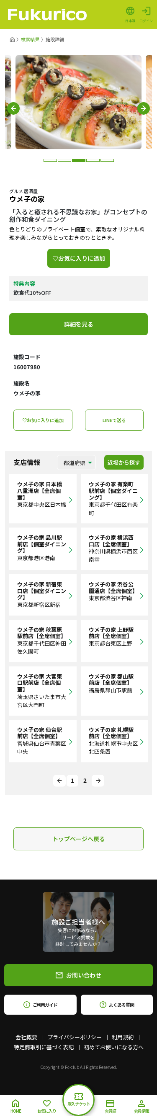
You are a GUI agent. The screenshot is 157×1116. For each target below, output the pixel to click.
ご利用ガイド (45, 1004)
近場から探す (124, 462)
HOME (15, 1111)
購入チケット (78, 1104)
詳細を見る (78, 324)
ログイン (146, 20)
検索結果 (30, 39)
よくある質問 (121, 1004)
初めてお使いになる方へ (114, 1047)
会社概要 (26, 1037)
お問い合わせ (83, 975)
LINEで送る (114, 420)
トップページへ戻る (78, 838)
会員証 (110, 1111)
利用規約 (123, 1037)
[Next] (98, 781)
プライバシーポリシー (74, 1037)
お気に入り (46, 1111)
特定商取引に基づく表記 (44, 1047)
